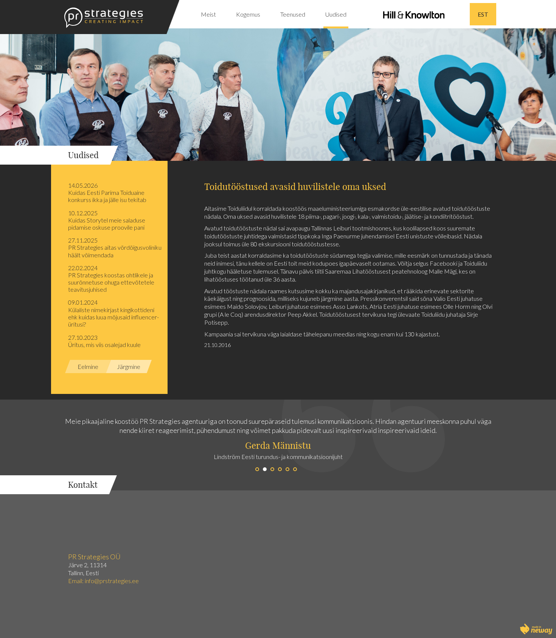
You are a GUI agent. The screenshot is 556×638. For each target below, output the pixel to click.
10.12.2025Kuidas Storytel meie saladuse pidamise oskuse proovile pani (106, 220)
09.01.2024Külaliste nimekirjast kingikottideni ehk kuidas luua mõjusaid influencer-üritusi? (113, 313)
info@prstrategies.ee (112, 580)
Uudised (335, 14)
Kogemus (248, 14)
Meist (208, 14)
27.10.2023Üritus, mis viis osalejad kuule (104, 341)
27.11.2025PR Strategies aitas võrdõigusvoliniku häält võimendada (115, 247)
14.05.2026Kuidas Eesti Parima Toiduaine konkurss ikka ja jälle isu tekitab (107, 192)
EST (483, 14)
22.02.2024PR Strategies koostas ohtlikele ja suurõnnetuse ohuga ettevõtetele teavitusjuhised (111, 278)
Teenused (292, 14)
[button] (139, 445)
